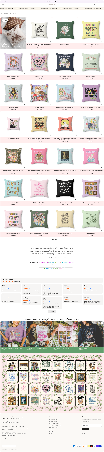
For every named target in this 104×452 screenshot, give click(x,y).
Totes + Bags (71, 262)
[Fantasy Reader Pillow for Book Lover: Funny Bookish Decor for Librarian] (39, 30)
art (15, 433)
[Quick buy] (50, 41)
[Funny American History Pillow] (13, 124)
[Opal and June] (52, 4)
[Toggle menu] (3, 5)
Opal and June (7, 449)
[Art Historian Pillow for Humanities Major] (91, 30)
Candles (40, 262)
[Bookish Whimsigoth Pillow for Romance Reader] (91, 93)
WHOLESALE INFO (53, 427)
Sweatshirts (55, 268)
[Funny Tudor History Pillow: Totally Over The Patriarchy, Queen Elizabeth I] (39, 156)
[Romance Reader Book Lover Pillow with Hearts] (39, 219)
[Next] (68, 2)
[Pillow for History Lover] (65, 30)
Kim (64, 296)
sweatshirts (11, 426)
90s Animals (42, 267)
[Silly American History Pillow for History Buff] (65, 93)
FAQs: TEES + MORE (53, 419)
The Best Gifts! (7, 13)
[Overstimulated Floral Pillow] (13, 188)
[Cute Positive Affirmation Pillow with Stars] (65, 188)
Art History (52, 267)
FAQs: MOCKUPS (53, 421)
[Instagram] (5, 2)
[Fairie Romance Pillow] (91, 219)
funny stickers (18, 426)
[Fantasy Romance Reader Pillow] (65, 62)
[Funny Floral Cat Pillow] (39, 93)
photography (7, 432)
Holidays (43, 268)
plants (9, 433)
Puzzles (59, 262)
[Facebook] (3, 2)
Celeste (65, 285)
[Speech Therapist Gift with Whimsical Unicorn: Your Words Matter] (91, 156)
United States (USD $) (97, 1)
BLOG (50, 433)
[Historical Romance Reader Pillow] (65, 219)
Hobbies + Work (69, 267)
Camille (24, 297)
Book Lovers (58, 267)
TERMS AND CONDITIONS (55, 425)
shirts (7, 426)
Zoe (44, 298)
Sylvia (85, 285)
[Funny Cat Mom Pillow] (91, 62)
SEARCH (51, 431)
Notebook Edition (57, 1)
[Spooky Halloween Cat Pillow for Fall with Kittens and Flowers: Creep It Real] (39, 124)
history (13, 433)
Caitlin (24, 285)
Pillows (55, 262)
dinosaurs (19, 433)
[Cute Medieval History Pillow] (39, 188)
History (63, 267)
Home (1, 13)
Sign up (85, 429)
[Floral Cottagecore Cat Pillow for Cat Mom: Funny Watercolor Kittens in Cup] (13, 156)
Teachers (60, 268)
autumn (4, 294)
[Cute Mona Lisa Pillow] (13, 93)
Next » (55, 239)
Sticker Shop (65, 262)
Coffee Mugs (45, 262)
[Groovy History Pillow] (39, 62)
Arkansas (48, 267)
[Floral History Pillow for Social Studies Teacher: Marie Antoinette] (65, 156)
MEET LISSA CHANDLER (54, 423)
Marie (44, 285)
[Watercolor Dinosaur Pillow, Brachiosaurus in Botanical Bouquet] (91, 124)
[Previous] (36, 2)
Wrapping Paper (52, 263)
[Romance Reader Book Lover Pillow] (13, 219)
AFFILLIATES (52, 429)
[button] (52, 311)
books (6, 433)
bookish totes (10, 428)
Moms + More (49, 268)
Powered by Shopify (14, 449)
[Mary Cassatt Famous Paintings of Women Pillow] (91, 188)
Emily (3, 285)
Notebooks (51, 262)
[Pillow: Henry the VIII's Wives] (13, 62)
